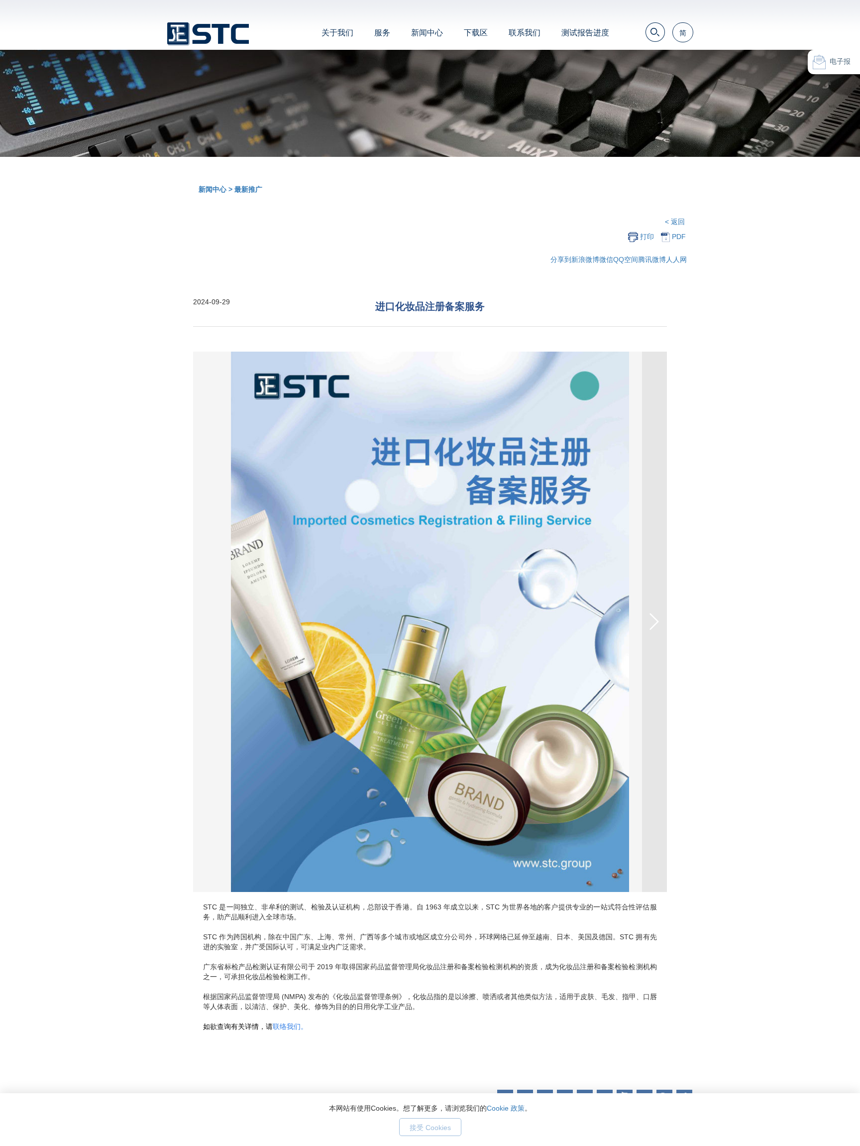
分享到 (560, 259)
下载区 (476, 32)
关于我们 (337, 32)
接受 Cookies (430, 1128)
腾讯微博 (652, 259)
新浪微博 (585, 259)
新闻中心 (427, 32)
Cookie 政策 (506, 1108)
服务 (382, 32)
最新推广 (248, 189)
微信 (606, 259)
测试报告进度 (585, 32)
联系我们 (524, 32)
